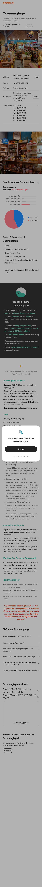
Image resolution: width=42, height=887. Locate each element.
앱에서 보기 (21, 449)
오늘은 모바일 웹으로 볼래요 (21, 457)
